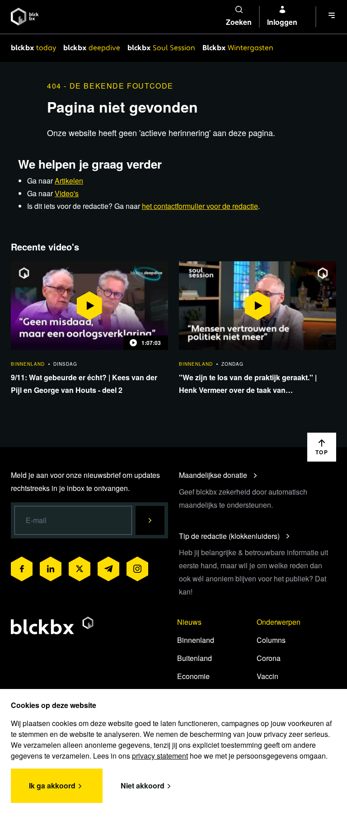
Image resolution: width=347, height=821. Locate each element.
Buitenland (194, 658)
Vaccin (267, 676)
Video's (67, 193)
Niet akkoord (142, 785)
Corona (269, 658)
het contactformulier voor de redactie (200, 206)
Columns (271, 640)
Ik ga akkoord (52, 785)
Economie (193, 676)
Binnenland (195, 640)
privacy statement (160, 755)
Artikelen (69, 180)
